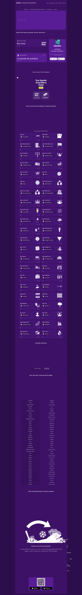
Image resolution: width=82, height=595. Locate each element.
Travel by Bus (49, 9)
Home (27, 9)
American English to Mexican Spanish (37, 9)
